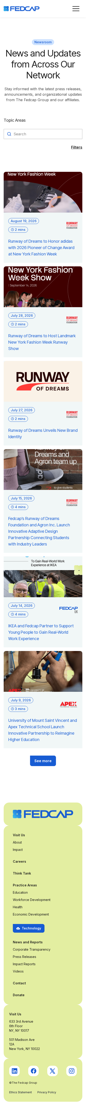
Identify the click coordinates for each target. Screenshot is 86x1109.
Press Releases (24, 957)
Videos (18, 971)
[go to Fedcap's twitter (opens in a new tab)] (52, 1071)
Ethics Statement (20, 1092)
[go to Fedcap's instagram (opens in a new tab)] (71, 1071)
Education (20, 892)
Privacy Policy (46, 1092)
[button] (75, 8)
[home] (21, 8)
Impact (18, 850)
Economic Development (31, 914)
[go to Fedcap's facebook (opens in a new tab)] (33, 1071)
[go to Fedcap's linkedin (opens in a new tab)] (14, 1071)
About (17, 842)
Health (17, 907)
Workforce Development (31, 900)
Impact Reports (24, 964)
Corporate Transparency (31, 949)
